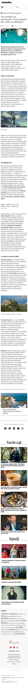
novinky (24, 625)
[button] (2, 7)
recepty (19, 627)
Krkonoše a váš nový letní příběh (11, 582)
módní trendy (15, 625)
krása (24, 621)
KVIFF (9, 623)
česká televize (12, 634)
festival (24, 614)
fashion (21, 614)
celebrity (4, 614)
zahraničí (18, 13)
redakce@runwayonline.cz (14, 654)
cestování (5, 13)
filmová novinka (9, 616)
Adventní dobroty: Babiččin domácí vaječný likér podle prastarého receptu (14, 488)
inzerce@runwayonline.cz (14, 656)
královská (9, 620)
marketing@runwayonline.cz (14, 657)
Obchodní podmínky (14, 659)
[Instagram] (14, 647)
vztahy (5, 632)
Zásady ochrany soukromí (14, 661)
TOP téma (11, 13)
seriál (7, 629)
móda (10, 625)
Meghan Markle (18, 623)
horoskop (11, 618)
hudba (15, 618)
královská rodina (17, 621)
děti (18, 614)
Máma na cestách (4, 625)
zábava (8, 634)
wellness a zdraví (11, 632)
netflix (19, 625)
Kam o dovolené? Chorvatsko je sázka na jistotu (12, 411)
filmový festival (17, 616)
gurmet (4, 618)
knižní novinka (4, 620)
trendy (25, 629)
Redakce (14, 663)
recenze (13, 627)
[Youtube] (17, 647)
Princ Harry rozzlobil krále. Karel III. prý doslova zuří (13, 532)
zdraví (18, 632)
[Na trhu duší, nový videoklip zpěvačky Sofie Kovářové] (14, 592)
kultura (4, 623)
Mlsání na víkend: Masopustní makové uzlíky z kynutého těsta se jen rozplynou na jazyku (14, 510)
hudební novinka (20, 618)
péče (10, 627)
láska (12, 623)
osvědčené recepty (5, 627)
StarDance (21, 629)
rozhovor (3, 629)
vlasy (2, 632)
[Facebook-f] (11, 647)
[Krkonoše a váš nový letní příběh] (14, 573)
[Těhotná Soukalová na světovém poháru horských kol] (14, 551)
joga (24, 618)
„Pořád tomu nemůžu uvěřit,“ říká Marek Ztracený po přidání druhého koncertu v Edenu (13, 465)
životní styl (20, 634)
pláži (14, 286)
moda (23, 623)
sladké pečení (14, 629)
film (2, 616)
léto (14, 623)
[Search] (25, 7)
